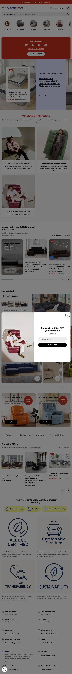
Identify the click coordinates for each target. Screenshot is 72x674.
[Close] (68, 315)
